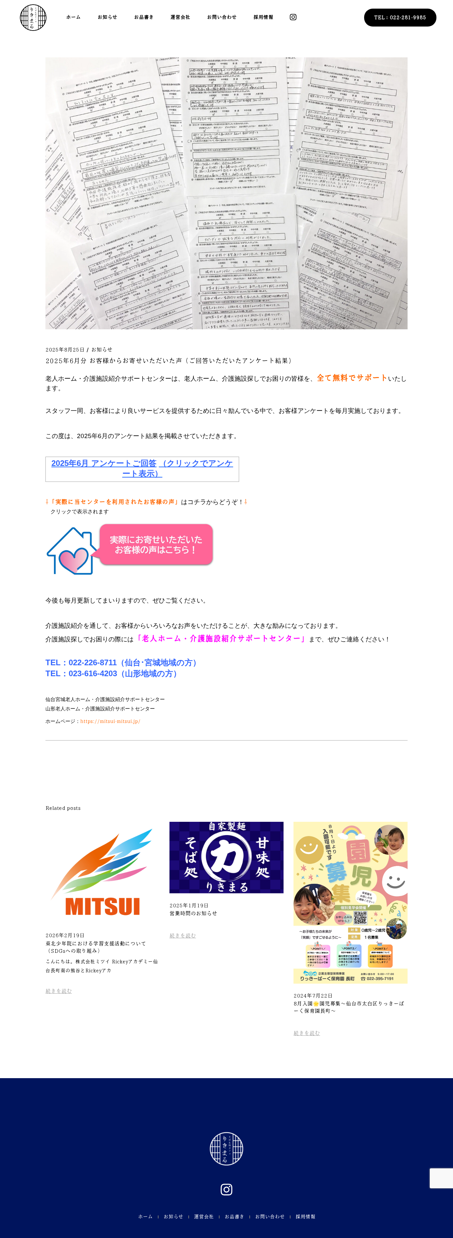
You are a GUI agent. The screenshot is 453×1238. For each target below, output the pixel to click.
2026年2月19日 (65, 935)
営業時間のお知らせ (193, 913)
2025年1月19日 (189, 905)
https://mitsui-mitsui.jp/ (110, 721)
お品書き (234, 1216)
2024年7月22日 (313, 996)
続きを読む (58, 991)
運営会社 (204, 1216)
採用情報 (305, 1216)
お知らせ (101, 350)
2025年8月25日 (65, 350)
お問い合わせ (270, 1216)
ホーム (145, 1216)
